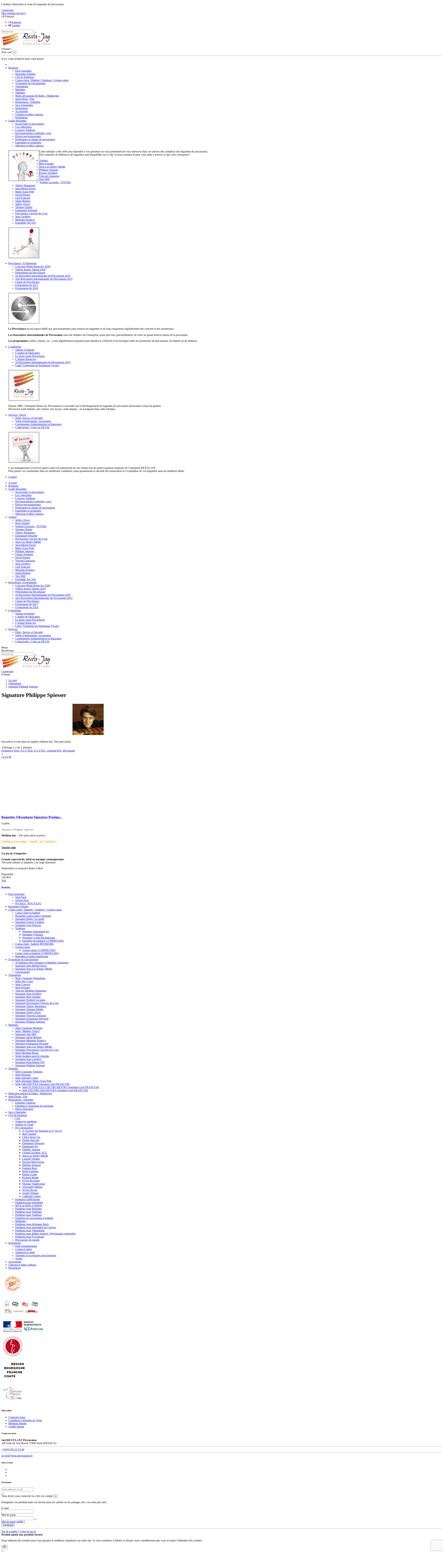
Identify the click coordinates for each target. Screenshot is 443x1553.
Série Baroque (23, 1074)
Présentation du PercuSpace (30, 272)
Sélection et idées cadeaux (29, 145)
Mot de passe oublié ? (13, 1521)
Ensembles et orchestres (28, 142)
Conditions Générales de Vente (25, 1420)
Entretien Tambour (25, 1102)
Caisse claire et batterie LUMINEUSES (37, 953)
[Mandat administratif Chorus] (23, 1333)
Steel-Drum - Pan (24, 98)
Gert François (22, 197)
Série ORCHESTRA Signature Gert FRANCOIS (42, 1084)
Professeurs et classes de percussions (35, 139)
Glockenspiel (22, 971)
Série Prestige (22, 987)
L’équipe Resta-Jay (25, 359)
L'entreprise (14, 610)
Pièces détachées (24, 1109)
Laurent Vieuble (31, 1158)
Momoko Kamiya (25, 219)
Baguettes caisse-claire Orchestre (33, 915)
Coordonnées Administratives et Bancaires (38, 424)
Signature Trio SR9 (25, 1034)
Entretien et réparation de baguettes (34, 1105)
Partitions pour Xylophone (29, 1236)
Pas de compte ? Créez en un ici (18, 1531)
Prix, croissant (49, 750)
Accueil (12, 482)
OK (4, 1546)
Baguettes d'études (25, 74)
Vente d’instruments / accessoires (33, 421)
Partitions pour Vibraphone (30, 1230)
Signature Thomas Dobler (29, 1009)
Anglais (15, 25)
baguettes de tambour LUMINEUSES (43, 940)
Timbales (20, 92)
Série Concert (22, 984)
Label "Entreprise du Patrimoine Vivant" (37, 365)
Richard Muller (30, 1177)
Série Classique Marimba (29, 1028)
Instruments (21, 108)
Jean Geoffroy (23, 216)
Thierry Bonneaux (25, 185)
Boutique (13, 485)
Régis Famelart (30, 1171)
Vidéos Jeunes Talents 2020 (30, 269)
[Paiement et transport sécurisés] (21, 1317)
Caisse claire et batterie (27, 912)
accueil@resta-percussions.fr (17, 1455)
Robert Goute (29, 1174)
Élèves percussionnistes (28, 136)
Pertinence (7, 750)
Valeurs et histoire (25, 349)
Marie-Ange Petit (24, 191)
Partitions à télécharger (27, 1199)
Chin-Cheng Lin (31, 1137)
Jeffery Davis (22, 204)
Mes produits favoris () (13, 13)
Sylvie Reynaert (31, 1180)
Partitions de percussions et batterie (34, 1218)
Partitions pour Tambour (28, 1214)
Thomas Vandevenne (33, 1183)
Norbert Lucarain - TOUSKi (55, 182)
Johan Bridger (23, 201)
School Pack (22, 900)
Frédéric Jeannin (31, 1149)
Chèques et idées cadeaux (29, 114)
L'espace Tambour (25, 130)
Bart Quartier (46, 163)
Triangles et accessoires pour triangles (35, 1255)
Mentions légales (17, 1423)
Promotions (21, 117)
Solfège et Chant (24, 1124)
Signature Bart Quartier (28, 996)
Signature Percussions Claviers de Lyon (36, 1003)
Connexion (8, 1525)
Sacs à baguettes (24, 105)
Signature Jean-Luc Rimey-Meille (33, 968)
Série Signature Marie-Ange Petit (33, 1081)
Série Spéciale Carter (26, 1077)
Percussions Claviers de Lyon (31, 213)
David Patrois (22, 194)
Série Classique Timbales (29, 1071)
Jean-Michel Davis (25, 188)
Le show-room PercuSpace (30, 356)
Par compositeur (24, 1127)
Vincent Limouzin (49, 176)
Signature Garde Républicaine (38, 937)
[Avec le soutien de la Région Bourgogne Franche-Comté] (14, 1380)
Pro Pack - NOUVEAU (28, 903)
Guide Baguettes (17, 488)
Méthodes (20, 1221)
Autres (18, 1258)
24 (6, 756)
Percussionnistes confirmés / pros (33, 133)
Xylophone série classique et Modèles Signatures (42, 962)
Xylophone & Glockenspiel (30, 83)
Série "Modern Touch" (27, 1031)
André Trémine (30, 1193)
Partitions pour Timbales (28, 1211)
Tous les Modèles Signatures (30, 990)
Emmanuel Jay (30, 1146)
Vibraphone (21, 86)
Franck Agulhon (48, 172)
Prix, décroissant (66, 750)
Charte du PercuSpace (27, 282)
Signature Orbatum (32, 934)
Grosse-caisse (22, 947)
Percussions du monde (27, 1239)
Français (16, 22)
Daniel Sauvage (30, 1140)
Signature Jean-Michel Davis (31, 965)
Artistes (12, 517)
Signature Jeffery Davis (28, 1012)
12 (3, 756)
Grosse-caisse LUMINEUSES (39, 950)
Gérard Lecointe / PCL (34, 1152)
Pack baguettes (23, 70)
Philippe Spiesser (48, 169)
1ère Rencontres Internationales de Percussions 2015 (44, 278)
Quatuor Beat (29, 1168)
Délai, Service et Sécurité (29, 418)
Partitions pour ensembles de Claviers (35, 1227)
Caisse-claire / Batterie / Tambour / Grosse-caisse (42, 80)
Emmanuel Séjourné (26, 210)
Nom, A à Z (20, 750)
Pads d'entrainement (26, 1246)
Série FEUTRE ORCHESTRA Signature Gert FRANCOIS (55, 1090)
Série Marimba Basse (26, 1052)
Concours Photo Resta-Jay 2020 (32, 266)
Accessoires (21, 111)
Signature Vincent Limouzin (30, 1015)
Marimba (20, 89)
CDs (17, 1118)
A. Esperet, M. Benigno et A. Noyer (42, 1130)
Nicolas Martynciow (33, 1162)
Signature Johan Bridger (28, 1037)
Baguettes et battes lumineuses (31, 956)
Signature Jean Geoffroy (28, 993)
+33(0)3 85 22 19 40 (12, 1449)
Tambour (20, 928)
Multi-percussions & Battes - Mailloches (37, 95)
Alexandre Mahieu (32, 1186)
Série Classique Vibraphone (30, 978)
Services (12, 629)
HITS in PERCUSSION (28, 1205)
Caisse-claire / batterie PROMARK (34, 943)
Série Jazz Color (24, 981)
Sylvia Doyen (29, 1190)
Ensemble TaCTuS (25, 222)
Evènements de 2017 (26, 285)
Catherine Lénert (31, 1196)
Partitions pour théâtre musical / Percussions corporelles (45, 1233)
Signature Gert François (28, 925)
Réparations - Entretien (27, 102)
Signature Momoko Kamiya (30, 1040)
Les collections (23, 126)
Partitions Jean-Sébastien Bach (32, 1224)
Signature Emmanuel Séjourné (31, 1018)
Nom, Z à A (34, 750)
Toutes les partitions (26, 1121)
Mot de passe (8, 1514)
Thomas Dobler (23, 207)
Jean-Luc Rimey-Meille (52, 166)
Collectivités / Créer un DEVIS (32, 427)
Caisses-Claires (23, 1249)
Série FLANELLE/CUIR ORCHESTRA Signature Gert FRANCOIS (60, 1087)
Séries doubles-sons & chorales (32, 1056)
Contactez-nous (16, 1417)
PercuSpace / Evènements (22, 582)
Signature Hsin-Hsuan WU (30, 1062)
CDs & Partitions (24, 77)
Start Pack (20, 897)
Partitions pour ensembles (29, 1202)
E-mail (5, 1508)
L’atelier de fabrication (27, 352)
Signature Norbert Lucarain (30, 1000)
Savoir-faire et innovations (29, 123)
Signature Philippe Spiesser (30, 1021)
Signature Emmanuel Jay (35, 931)
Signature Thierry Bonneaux (30, 1006)
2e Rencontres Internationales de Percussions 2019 (42, 275)
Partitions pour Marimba (28, 1208)
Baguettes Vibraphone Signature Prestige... (31, 817)
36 (9, 756)
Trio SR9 (44, 179)
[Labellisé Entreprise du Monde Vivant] (12, 1356)
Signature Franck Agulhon (29, 922)
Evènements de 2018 (26, 288)
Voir (3, 880)
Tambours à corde (25, 1252)
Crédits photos (16, 1426)
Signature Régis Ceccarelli (29, 919)
